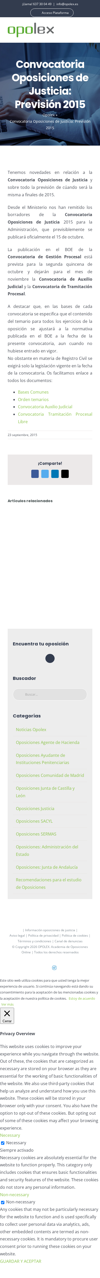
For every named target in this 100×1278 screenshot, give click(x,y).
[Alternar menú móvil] (90, 30)
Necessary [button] (10, 1135)
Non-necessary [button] (14, 1194)
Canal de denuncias (69, 941)
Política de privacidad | (45, 935)
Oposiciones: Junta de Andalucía (47, 867)
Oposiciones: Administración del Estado (47, 850)
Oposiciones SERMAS (36, 834)
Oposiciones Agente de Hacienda (47, 742)
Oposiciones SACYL (34, 821)
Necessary (16, 1143)
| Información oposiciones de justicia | (50, 930)
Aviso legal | (18, 935)
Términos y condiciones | (36, 941)
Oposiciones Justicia (35, 808)
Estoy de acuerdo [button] (82, 998)
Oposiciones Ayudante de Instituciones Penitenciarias (42, 759)
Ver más (7, 1004)
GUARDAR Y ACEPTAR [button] (20, 1261)
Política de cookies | (76, 935)
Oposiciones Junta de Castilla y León (45, 791)
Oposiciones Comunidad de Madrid (50, 775)
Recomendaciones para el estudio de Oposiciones (49, 883)
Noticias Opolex (31, 729)
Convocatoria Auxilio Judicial (45, 407)
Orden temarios (33, 399)
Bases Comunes (33, 392)
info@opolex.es (67, 4)
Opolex (49, 114)
